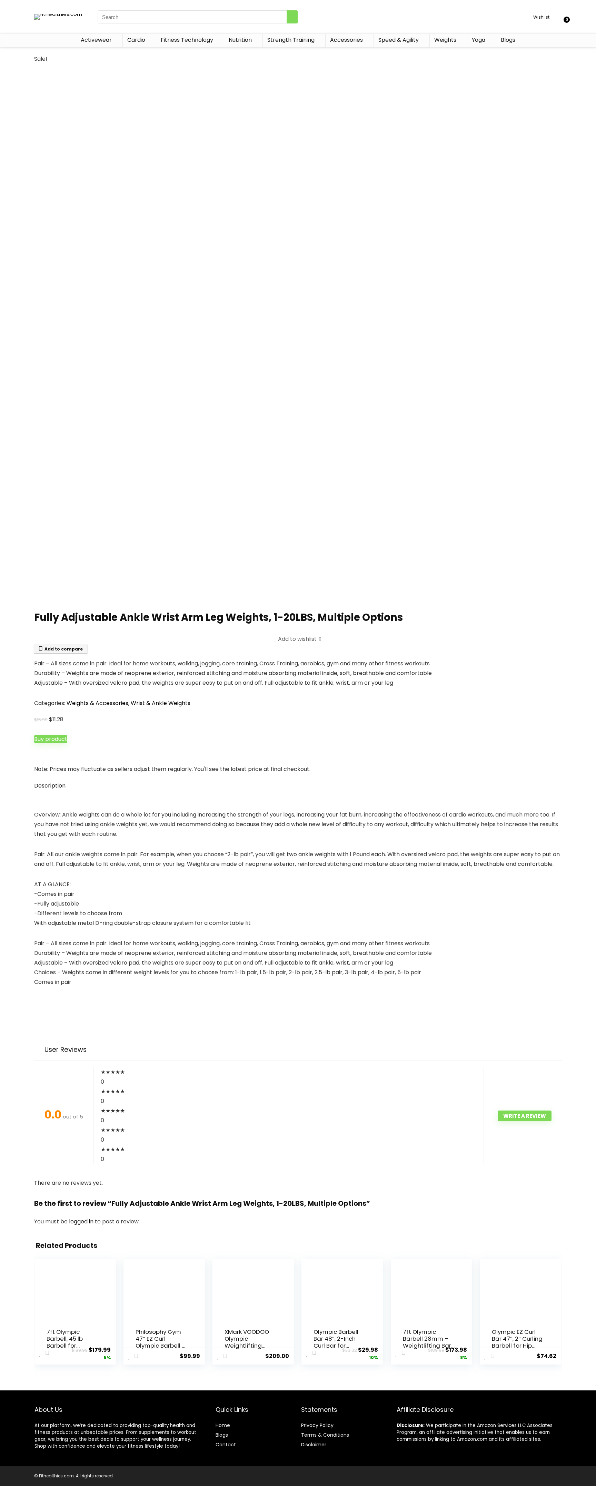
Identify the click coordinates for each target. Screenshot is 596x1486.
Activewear (96, 40)
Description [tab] (50, 786)
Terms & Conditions (325, 1434)
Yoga (478, 40)
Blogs (508, 40)
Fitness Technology (187, 40)
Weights (445, 40)
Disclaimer (313, 1444)
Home (223, 1425)
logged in (82, 1221)
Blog (221, 1434)
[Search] (292, 16)
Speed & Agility (398, 40)
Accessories (346, 40)
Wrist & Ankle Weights (160, 703)
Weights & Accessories (97, 703)
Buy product (50, 739)
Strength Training (291, 40)
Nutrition (240, 40)
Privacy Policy (317, 1425)
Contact (226, 1444)
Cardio (136, 40)
